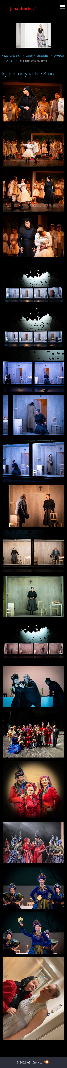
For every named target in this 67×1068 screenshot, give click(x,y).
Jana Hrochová (23, 8)
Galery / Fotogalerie (37, 55)
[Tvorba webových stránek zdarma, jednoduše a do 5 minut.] (46, 1062)
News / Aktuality (11, 55)
